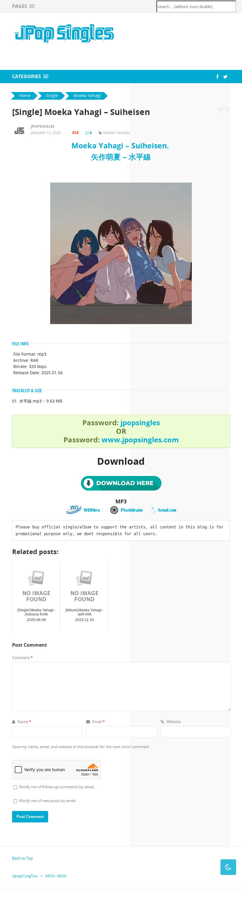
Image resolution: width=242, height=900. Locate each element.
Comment (22, 657)
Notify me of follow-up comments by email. (57, 786)
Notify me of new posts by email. (47, 800)
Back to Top (22, 858)
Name (24, 721)
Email (98, 721)
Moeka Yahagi (116, 132)
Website (173, 721)
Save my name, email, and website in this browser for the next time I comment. (81, 746)
